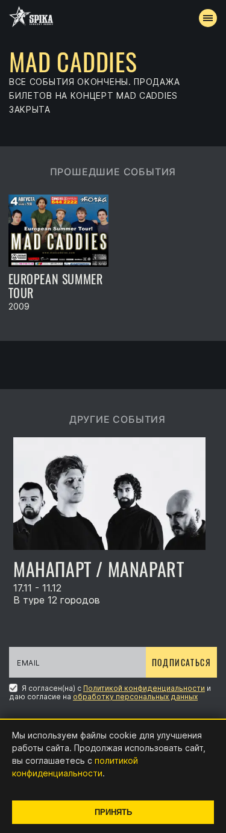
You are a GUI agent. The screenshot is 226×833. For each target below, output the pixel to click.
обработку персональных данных (135, 696)
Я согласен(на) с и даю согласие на (110, 692)
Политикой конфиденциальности (144, 688)
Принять (113, 812)
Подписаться (181, 662)
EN (135, 220)
